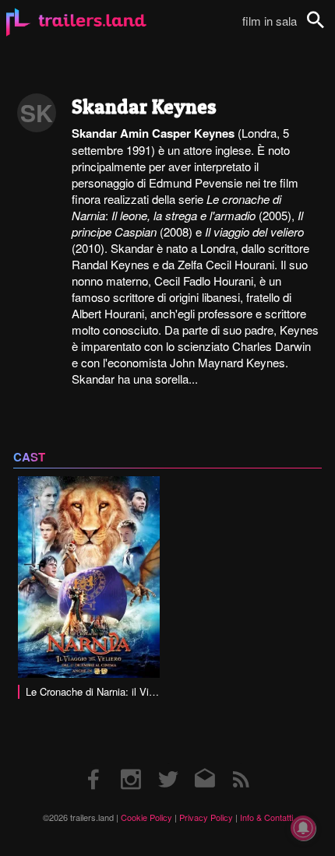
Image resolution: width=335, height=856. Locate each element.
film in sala (269, 20)
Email (204, 763)
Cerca (325, 28)
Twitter (168, 763)
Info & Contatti (266, 817)
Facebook (94, 763)
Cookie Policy (146, 817)
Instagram (131, 763)
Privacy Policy (206, 817)
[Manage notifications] (303, 828)
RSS (241, 763)
